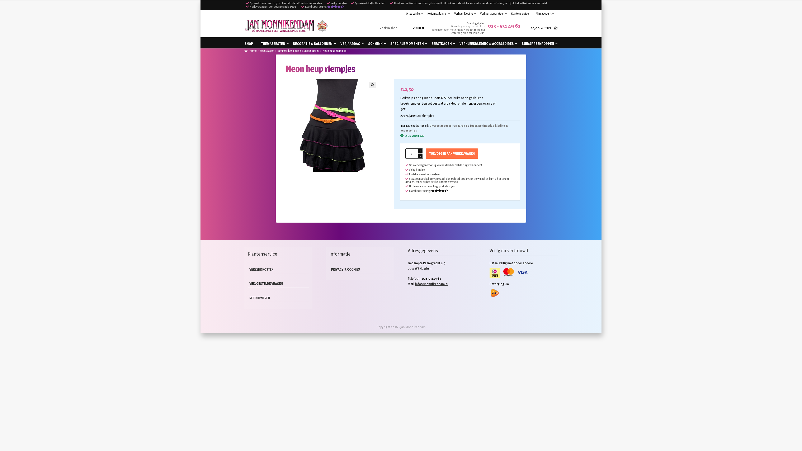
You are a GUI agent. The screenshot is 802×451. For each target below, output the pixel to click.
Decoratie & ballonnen (312, 44)
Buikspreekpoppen (538, 44)
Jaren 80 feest (467, 125)
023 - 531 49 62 (504, 26)
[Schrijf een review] (335, 7)
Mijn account (543, 13)
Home (253, 50)
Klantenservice (520, 13)
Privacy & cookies (345, 269)
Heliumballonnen (437, 13)
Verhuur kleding (463, 13)
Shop (249, 44)
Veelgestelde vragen (266, 284)
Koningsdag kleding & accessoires (298, 50)
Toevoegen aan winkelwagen (452, 154)
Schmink (375, 44)
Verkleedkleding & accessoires (486, 44)
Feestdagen (442, 44)
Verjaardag (350, 44)
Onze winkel (413, 13)
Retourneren (259, 298)
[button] (372, 85)
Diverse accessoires (443, 125)
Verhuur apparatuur (492, 13)
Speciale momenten (407, 44)
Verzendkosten (261, 269)
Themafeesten (273, 44)
